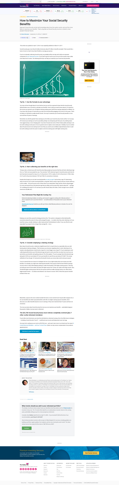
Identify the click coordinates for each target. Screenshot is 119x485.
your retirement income (33, 56)
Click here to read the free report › (30, 331)
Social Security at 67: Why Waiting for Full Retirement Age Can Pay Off (28, 371)
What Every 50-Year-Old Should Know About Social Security (65, 371)
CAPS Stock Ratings (80, 465)
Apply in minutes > (89, 80)
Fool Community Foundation (91, 471)
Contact (45, 472)
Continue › (26, 428)
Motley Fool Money (60, 476)
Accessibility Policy (48, 482)
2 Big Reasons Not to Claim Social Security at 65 (46, 371)
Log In (92, 1)
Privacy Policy (31, 482)
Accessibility (85, 1)
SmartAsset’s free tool (27, 204)
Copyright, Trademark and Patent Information (62, 482)
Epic (57, 469)
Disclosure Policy (39, 482)
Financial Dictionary (80, 471)
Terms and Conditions (77, 482)
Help (97, 1)
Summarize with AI (44, 37)
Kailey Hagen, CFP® (30, 352)
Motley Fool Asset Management (92, 465)
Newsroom (46, 471)
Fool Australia (68, 465)
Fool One (58, 474)
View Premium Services (91, 453)
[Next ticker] (90, 11)
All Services (59, 465)
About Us (45, 465)
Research (45, 469)
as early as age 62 (50, 179)
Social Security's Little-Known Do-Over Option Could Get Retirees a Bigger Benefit (65, 355)
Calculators (78, 469)
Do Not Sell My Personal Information (91, 482)
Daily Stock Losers (95, 13)
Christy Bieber (48, 352)
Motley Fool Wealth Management (92, 467)
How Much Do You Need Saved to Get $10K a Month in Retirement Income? (46, 355)
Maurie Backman (29, 368)
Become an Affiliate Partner (91, 472)
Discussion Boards (80, 467)
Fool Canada (68, 467)
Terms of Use (23, 482)
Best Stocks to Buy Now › (93, 5)
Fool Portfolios (59, 472)
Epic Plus (58, 471)
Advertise (45, 474)
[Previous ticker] (21, 11)
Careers (45, 467)
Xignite (29, 472)
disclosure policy (30, 399)
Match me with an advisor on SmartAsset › (35, 209)
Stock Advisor (59, 467)
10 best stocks (67, 408)
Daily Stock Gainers (94, 12)
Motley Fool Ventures (90, 469)
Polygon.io (34, 472)
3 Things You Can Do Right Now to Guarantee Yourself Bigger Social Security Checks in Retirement (27, 355)
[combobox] (31, 1)
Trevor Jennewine (67, 352)
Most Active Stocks (94, 9)
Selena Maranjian (25, 34)
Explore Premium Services (32, 16)
